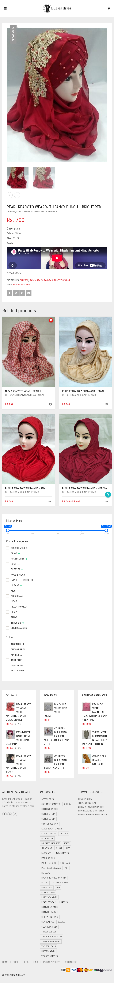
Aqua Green (17, 665)
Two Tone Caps (48, 946)
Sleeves (61, 922)
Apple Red (16, 654)
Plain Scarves (48, 892)
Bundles (15, 564)
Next (105, 91)
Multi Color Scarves (51, 868)
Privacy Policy (85, 799)
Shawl (14, 617)
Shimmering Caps (49, 907)
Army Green (17, 670)
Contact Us (71, 962)
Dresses (15, 569)
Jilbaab (15, 585)
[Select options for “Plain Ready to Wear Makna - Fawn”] (107, 404)
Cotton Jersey (69, 395)
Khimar (59, 848)
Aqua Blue (16, 660)
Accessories (17, 558)
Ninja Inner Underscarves (53, 878)
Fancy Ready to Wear (28, 211)
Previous (8, 91)
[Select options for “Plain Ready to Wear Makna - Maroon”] (107, 501)
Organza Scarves (59, 882)
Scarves (15, 612)
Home (5, 962)
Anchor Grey (18, 649)
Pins (58, 887)
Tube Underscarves (50, 941)
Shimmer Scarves (49, 912)
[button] (50, 404)
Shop (16, 962)
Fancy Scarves (48, 833)
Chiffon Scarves (49, 809)
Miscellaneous (19, 548)
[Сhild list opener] (19, 553)
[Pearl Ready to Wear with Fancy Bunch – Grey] (17, 195)
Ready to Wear (49, 211)
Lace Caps (46, 853)
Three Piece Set (48, 932)
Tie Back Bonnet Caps (51, 936)
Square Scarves (49, 927)
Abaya (14, 553)
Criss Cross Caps (49, 824)
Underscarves (19, 628)
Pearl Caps (46, 887)
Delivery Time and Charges (91, 807)
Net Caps (45, 873)
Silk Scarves (47, 922)
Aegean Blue (17, 644)
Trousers (16, 622)
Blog (25, 962)
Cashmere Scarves (50, 804)
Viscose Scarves (49, 956)
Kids (79, 395)
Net (66, 868)
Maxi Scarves (48, 858)
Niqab (26, 395)
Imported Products (22, 580)
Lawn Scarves (62, 853)
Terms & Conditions (87, 803)
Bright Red (19, 284)
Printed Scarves (49, 897)
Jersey (67, 843)
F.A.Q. (35, 962)
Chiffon (11, 211)
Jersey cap (46, 848)
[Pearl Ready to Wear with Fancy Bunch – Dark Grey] (10, 195)
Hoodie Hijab (18, 574)
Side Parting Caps (49, 917)
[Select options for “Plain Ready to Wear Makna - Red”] (50, 501)
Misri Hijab (18, 395)
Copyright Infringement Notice (92, 814)
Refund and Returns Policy (91, 811)
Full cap (64, 833)
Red (28, 284)
